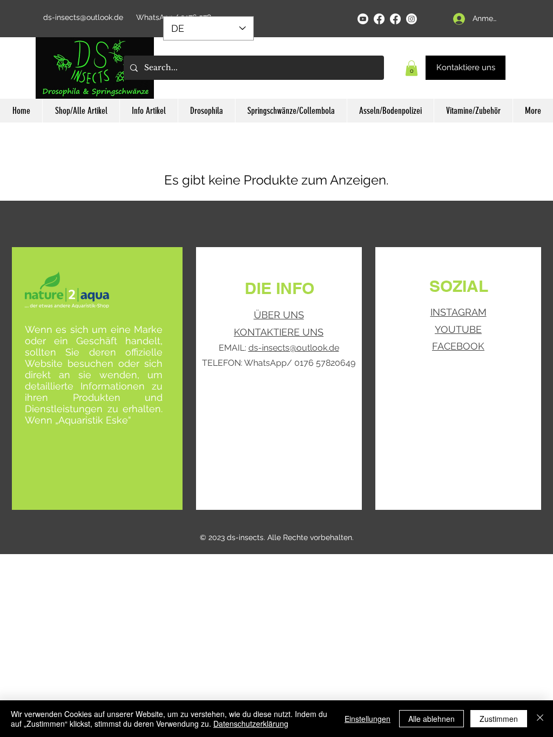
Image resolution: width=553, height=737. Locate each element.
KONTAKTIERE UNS (278, 332)
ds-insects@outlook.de (83, 17)
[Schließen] (540, 718)
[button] (411, 68)
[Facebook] (379, 18)
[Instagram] (411, 18)
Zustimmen (499, 718)
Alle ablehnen (431, 718)
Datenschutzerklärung (250, 723)
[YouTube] (363, 18)
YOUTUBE (458, 329)
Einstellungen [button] (367, 718)
